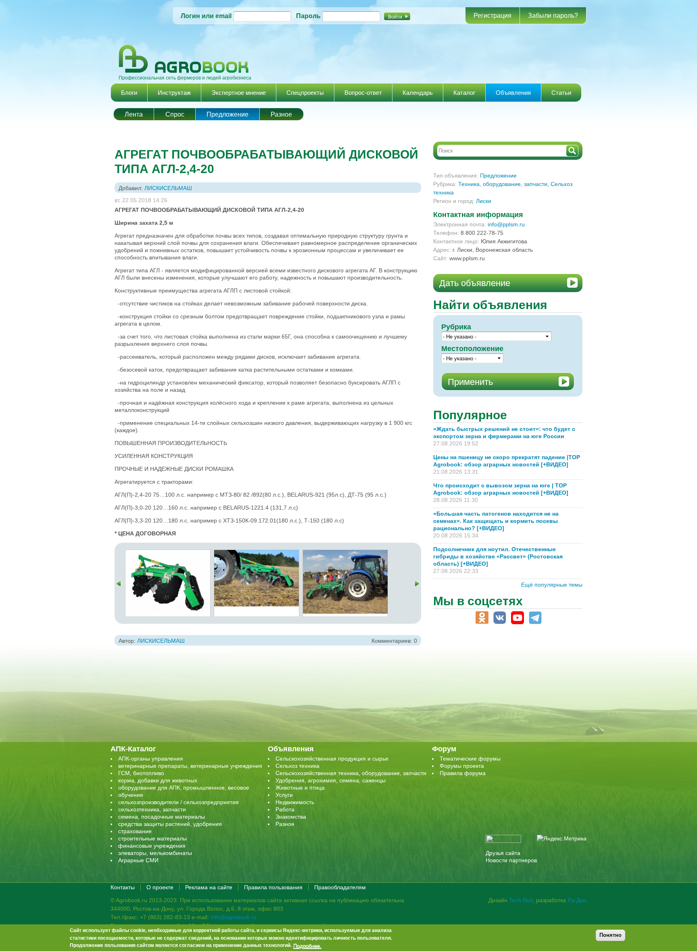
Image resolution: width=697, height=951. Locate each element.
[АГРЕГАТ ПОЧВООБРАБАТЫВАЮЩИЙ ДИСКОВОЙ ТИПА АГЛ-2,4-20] (167, 553)
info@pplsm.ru (506, 224)
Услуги (284, 795)
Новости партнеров (511, 860)
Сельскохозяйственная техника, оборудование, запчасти (350, 773)
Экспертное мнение (238, 92)
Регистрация (492, 15)
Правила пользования (273, 887)
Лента (134, 114)
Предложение (227, 114)
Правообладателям (340, 887)
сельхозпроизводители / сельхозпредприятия (178, 802)
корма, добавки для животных (157, 780)
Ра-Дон (577, 900)
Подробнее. (307, 945)
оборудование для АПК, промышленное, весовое (183, 787)
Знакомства (290, 816)
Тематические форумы (470, 758)
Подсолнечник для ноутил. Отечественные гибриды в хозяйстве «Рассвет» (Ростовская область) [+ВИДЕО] (498, 556)
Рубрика (456, 326)
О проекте (159, 887)
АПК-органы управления (150, 758)
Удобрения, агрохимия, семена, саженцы (330, 780)
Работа (284, 809)
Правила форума (463, 773)
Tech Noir (521, 900)
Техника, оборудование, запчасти (502, 184)
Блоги (129, 92)
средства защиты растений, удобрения (170, 824)
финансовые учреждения (152, 845)
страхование (135, 831)
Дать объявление (474, 283)
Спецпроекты (305, 92)
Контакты (123, 887)
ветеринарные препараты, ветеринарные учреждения (190, 766)
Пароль (308, 16)
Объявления (513, 92)
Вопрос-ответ (363, 92)
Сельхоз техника (297, 766)
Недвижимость (294, 802)
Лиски (483, 201)
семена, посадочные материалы (161, 816)
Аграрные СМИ (138, 860)
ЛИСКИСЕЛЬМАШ (168, 188)
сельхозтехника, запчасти (152, 809)
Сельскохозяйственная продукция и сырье (331, 758)
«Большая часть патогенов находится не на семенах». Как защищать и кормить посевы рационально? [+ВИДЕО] (496, 520)
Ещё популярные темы (551, 584)
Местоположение (472, 348)
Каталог (464, 92)
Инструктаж (174, 92)
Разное (281, 114)
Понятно (610, 935)
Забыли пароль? (553, 15)
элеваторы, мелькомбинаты (155, 853)
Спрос (174, 114)
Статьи (561, 92)
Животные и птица (300, 787)
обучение (130, 795)
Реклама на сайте (208, 887)
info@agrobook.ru (234, 917)
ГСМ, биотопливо (141, 773)
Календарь (418, 92)
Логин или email (206, 16)
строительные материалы (152, 838)
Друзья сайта (503, 853)
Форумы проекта (462, 766)
